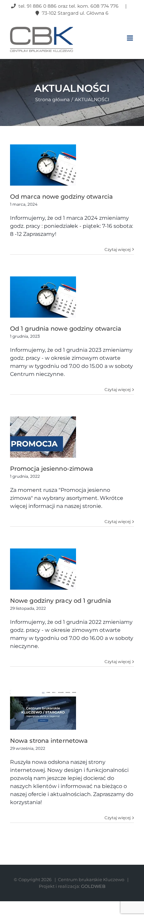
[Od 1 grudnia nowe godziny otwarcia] (43, 297)
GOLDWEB (93, 886)
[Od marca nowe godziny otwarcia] (43, 165)
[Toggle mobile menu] (130, 38)
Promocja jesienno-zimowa (51, 468)
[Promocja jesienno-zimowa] (43, 437)
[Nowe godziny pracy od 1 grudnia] (43, 569)
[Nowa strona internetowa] (43, 709)
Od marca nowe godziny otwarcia (61, 196)
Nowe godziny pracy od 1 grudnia (60, 600)
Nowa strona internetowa (49, 740)
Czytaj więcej (117, 249)
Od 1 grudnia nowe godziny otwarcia (65, 328)
